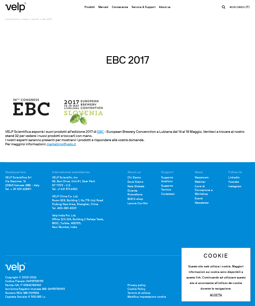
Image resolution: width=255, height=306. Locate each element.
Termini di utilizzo (139, 293)
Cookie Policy (136, 289)
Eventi (35, 19)
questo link (193, 278)
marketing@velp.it (61, 144)
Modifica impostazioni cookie (147, 297)
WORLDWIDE (237, 7)
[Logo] (15, 7)
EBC (100, 131)
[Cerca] (223, 7)
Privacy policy (137, 285)
